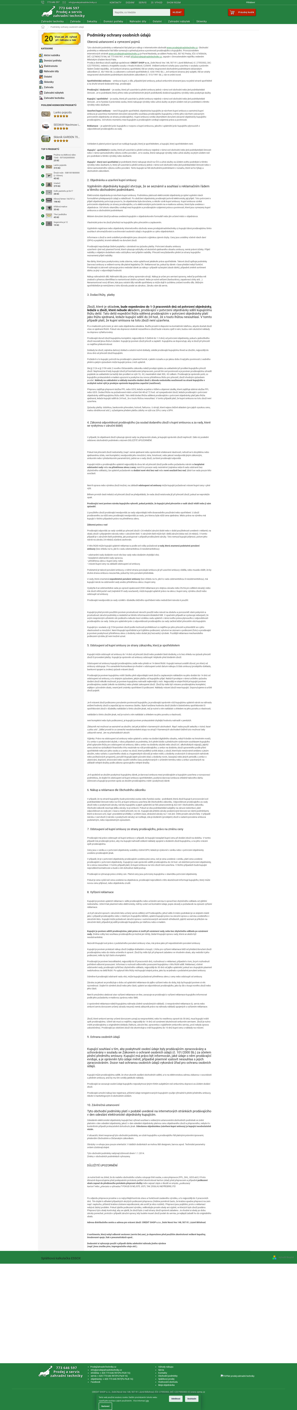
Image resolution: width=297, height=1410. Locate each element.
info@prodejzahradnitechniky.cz (146, 56)
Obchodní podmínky (168, 1376)
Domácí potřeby (53, 60)
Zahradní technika (54, 98)
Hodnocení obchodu (168, 1382)
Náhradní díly (51, 71)
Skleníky (49, 81)
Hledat (177, 12)
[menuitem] (52, 21)
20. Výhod (156, 2)
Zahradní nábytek (54, 92)
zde (147, 1401)
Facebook (95, 1382)
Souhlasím (191, 1399)
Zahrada (48, 87)
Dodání (130, 2)
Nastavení (105, 1406)
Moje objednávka (166, 1385)
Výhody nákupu (165, 1367)
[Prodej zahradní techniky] (61, 1371)
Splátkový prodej (166, 1379)
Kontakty (115, 2)
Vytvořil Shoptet (286, 1257)
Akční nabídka (52, 55)
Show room (174, 2)
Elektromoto (51, 66)
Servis (143, 2)
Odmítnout (175, 1399)
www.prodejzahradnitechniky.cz (182, 47)
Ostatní (48, 76)
